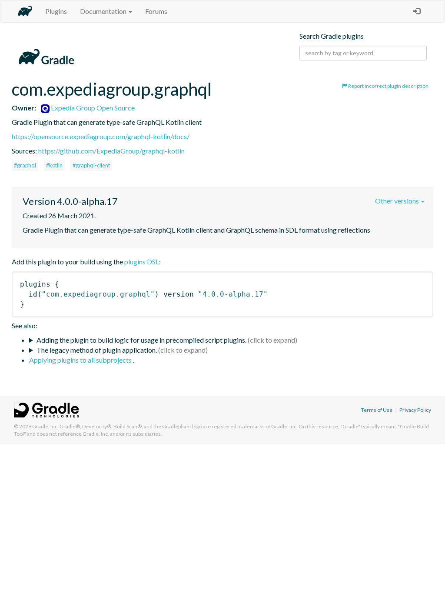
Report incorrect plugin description (387, 86)
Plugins (56, 11)
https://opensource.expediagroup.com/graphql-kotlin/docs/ (100, 136)
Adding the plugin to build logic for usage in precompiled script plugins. (141, 340)
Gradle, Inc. (45, 426)
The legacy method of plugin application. (97, 350)
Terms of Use (376, 410)
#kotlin (54, 165)
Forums (156, 11)
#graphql (25, 165)
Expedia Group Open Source (92, 107)
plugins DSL (141, 261)
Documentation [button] (104, 11)
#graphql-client (91, 165)
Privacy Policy (415, 410)
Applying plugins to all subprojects (81, 360)
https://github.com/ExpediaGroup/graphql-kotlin (111, 151)
